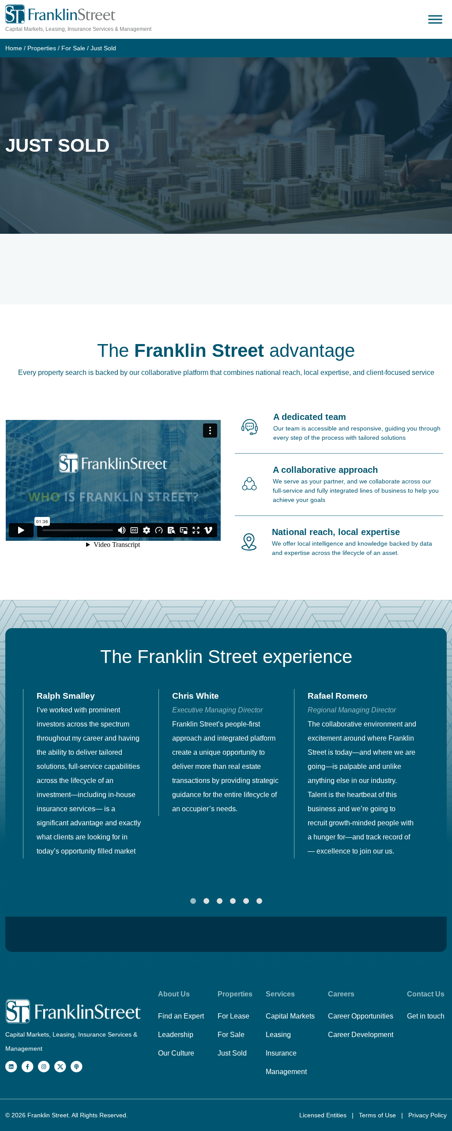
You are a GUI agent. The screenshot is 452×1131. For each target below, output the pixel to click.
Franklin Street (47, 1115)
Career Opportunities (360, 1016)
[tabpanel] (90, 773)
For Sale (73, 48)
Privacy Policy (427, 1115)
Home (13, 48)
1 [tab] (192, 901)
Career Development (360, 1034)
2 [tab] (206, 901)
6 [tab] (259, 901)
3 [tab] (219, 901)
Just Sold (232, 1053)
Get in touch (425, 1016)
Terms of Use (378, 1115)
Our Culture (176, 1053)
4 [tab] (232, 901)
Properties (41, 48)
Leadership (175, 1034)
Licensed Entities (323, 1115)
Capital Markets (290, 1016)
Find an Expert (181, 1016)
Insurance (281, 1053)
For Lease (233, 1016)
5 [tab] (245, 901)
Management (286, 1071)
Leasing (278, 1034)
